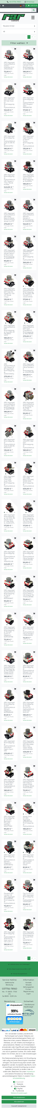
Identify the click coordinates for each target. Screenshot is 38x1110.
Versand (28, 985)
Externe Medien (20, 1086)
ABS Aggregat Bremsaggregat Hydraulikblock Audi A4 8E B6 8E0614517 (9, 443)
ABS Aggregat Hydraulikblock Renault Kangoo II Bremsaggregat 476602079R (28, 217)
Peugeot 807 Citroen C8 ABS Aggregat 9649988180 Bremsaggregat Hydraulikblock (9, 898)
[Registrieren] (3, 5)
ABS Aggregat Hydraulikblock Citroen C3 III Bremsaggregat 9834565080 (28, 66)
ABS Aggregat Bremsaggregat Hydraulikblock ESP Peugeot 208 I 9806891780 (28, 102)
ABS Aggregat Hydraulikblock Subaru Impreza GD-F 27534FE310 (9, 66)
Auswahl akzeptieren (19, 1106)
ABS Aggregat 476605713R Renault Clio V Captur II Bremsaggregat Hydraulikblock (28, 255)
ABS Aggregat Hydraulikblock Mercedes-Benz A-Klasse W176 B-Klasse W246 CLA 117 (9, 217)
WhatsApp (30, 2)
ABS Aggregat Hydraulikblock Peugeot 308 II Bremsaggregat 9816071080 (9, 406)
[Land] (20, 5)
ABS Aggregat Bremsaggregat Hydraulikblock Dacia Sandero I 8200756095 (28, 556)
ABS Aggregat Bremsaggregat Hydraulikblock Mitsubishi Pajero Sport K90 (9, 746)
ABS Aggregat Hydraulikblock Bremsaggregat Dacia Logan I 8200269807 (9, 594)
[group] (9, 55)
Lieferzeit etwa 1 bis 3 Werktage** (20, 964)
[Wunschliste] (23, 5)
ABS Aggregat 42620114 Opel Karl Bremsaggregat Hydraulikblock (28, 443)
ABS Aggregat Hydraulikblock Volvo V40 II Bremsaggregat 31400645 (28, 178)
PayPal (19, 1089)
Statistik (20, 1084)
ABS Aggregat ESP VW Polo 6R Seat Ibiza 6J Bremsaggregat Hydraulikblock (9, 102)
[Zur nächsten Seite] (34, 37)
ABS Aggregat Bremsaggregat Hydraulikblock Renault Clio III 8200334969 (28, 670)
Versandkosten (8, 77)
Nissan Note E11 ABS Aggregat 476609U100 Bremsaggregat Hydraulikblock (28, 821)
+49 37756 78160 (15, 2)
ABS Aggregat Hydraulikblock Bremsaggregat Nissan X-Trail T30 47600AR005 (28, 407)
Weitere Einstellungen (19, 1093)
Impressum (30, 1072)
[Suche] (33, 10)
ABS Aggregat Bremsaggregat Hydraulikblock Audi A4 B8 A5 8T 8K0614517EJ (9, 141)
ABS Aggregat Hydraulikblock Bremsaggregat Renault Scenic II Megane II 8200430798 (9, 632)
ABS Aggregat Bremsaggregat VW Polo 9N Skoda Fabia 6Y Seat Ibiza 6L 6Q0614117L (9, 519)
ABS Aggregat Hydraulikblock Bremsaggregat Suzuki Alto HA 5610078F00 (28, 936)
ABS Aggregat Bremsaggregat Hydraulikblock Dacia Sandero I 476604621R (28, 631)
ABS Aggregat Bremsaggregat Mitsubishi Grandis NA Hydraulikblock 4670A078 (9, 784)
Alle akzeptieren (19, 1097)
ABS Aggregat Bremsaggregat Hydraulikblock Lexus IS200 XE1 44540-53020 (28, 860)
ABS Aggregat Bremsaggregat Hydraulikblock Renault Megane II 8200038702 (9, 860)
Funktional (20, 1091)
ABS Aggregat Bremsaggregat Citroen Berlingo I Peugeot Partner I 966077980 (9, 821)
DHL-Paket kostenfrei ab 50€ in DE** (20, 969)
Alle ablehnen (19, 1102)
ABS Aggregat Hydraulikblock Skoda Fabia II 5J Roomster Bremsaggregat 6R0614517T (9, 254)
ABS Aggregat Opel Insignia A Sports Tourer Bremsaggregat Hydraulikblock (28, 141)
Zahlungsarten (28, 987)
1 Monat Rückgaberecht (20, 973)
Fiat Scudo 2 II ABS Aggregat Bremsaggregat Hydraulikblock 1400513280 (28, 897)
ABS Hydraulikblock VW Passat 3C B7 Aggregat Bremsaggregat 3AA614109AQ (9, 369)
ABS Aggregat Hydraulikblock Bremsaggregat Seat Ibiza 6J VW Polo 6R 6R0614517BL (28, 519)
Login (28, 994)
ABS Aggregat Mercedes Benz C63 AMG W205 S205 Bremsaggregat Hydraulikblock (28, 481)
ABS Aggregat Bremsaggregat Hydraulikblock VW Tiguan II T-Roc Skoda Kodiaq (9, 179)
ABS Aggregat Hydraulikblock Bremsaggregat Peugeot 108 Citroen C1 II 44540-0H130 (28, 293)
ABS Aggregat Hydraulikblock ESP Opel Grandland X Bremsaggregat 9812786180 (28, 330)
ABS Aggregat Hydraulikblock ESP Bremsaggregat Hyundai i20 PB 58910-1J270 (9, 330)
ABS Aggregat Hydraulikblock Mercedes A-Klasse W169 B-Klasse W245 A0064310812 (28, 784)
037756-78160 (9, 988)
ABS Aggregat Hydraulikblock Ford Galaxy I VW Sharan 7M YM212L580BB (28, 594)
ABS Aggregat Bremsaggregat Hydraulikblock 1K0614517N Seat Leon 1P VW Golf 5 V (9, 937)
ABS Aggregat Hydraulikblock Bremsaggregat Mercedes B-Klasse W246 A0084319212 (9, 670)
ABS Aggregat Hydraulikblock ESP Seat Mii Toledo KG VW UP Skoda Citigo (9, 293)
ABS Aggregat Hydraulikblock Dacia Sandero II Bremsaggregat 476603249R (28, 368)
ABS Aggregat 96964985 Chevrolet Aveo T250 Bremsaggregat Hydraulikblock (9, 481)
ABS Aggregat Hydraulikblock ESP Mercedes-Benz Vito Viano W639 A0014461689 (28, 745)
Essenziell (19, 1082)
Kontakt (28, 983)
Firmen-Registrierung (28, 990)
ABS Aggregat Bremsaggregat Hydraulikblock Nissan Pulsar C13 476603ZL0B (9, 556)
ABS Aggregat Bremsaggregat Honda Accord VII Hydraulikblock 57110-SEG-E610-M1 (28, 707)
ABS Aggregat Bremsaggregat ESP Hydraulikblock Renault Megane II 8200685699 (9, 707)
